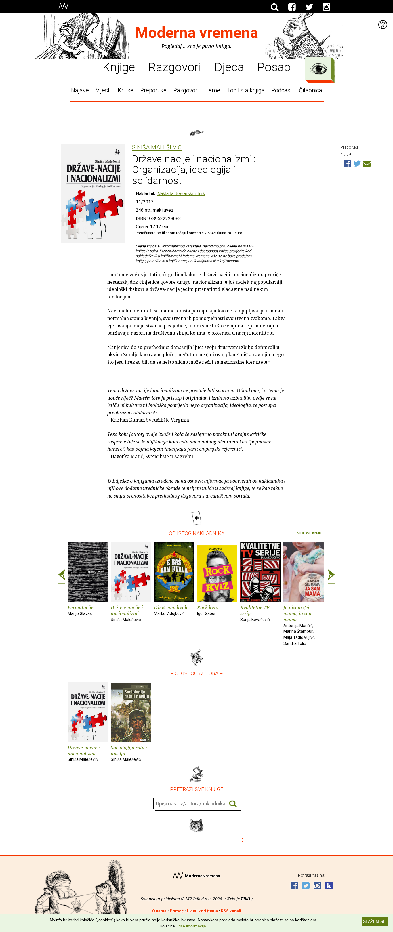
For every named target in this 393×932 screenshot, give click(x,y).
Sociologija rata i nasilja (129, 753)
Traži (233, 804)
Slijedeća (331, 577)
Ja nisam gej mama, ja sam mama (299, 625)
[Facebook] (292, 7)
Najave (80, 90)
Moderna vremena (196, 32)
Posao (274, 66)
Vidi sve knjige (311, 533)
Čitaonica (310, 90)
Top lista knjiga (246, 90)
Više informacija (191, 926)
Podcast (282, 90)
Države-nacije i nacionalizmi (127, 613)
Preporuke (153, 90)
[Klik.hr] (329, 886)
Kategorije (318, 68)
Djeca (229, 66)
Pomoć (177, 911)
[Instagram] (326, 7)
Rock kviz (207, 610)
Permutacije (81, 610)
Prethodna (61, 577)
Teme (212, 90)
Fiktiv (247, 898)
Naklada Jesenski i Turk (181, 193)
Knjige (118, 66)
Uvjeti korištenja (202, 911)
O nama (159, 911)
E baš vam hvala (171, 610)
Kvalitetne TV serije (255, 613)
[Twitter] (309, 7)
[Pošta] (367, 163)
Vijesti (103, 90)
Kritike (125, 90)
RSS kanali (231, 911)
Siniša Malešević (157, 147)
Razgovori (174, 66)
